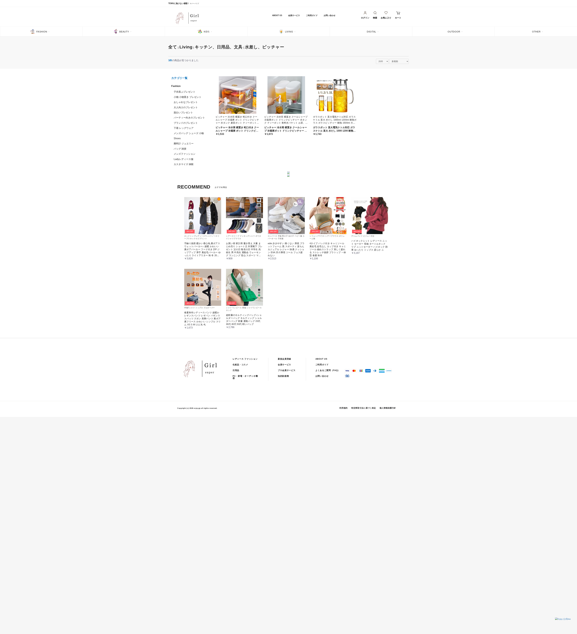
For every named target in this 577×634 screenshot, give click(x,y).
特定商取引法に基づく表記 (363, 408)
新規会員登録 (284, 359)
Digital (371, 31)
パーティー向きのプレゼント (189, 117)
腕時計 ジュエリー (184, 143)
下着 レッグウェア (184, 128)
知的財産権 (283, 376)
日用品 (236, 370)
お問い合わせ (329, 15)
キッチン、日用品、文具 (219, 47)
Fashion (41, 31)
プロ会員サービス (287, 370)
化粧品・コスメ (240, 365)
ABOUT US (277, 15)
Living (289, 31)
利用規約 (343, 408)
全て (172, 47)
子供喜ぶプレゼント (184, 92)
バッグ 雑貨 (180, 148)
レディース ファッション (245, 359)
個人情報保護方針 (388, 408)
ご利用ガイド (312, 15)
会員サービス (294, 15)
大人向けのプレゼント (186, 107)
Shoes (177, 138)
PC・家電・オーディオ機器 (245, 377)
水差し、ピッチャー (264, 47)
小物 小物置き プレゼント (187, 97)
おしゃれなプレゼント (186, 102)
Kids (206, 31)
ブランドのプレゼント (186, 123)
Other (536, 31)
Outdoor (454, 31)
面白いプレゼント (183, 112)
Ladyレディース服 (183, 159)
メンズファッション (184, 154)
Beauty (124, 31)
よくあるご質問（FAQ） (327, 370)
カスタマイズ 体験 (184, 164)
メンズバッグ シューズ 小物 (189, 133)
